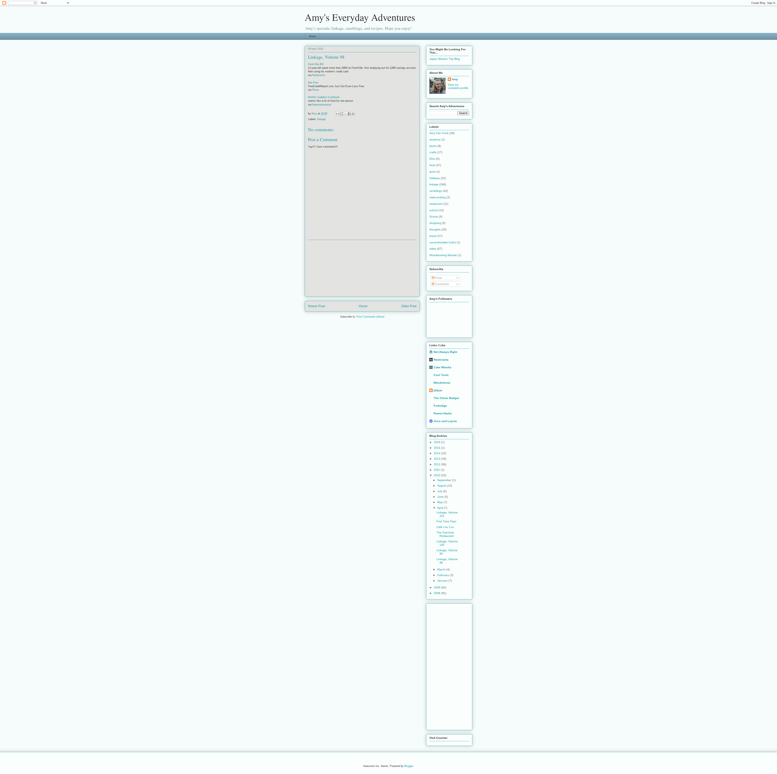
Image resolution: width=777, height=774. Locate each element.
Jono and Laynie (445, 421)
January (442, 580)
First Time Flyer (446, 521)
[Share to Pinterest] (353, 114)
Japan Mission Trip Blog (444, 58)
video (432, 248)
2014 (437, 453)
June (440, 496)
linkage (321, 119)
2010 (437, 475)
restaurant (436, 203)
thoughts (435, 229)
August (442, 485)
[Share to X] (345, 114)
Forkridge (440, 405)
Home (312, 36)
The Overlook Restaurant (445, 534)
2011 (437, 469)
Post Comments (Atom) (370, 316)
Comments (441, 284)
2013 (437, 458)
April (440, 507)
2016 (437, 442)
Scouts (433, 216)
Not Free (313, 82)
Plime (315, 89)
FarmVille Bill (316, 64)
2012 (437, 464)
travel (432, 236)
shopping (435, 223)
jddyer (438, 390)
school (433, 210)
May (440, 502)
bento (433, 146)
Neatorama (318, 75)
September (444, 480)
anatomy (435, 139)
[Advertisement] (362, 268)
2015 (437, 447)
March (441, 569)
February (443, 575)
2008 (437, 593)
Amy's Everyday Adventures (360, 17)
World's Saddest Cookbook (324, 97)
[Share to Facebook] (349, 114)
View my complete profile (458, 86)
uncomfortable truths (442, 242)
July (440, 491)
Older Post (408, 306)
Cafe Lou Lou (445, 527)
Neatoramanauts (321, 104)
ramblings (435, 190)
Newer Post (316, 306)
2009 (437, 587)
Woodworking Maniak (443, 255)
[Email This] (338, 114)
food (432, 165)
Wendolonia (442, 382)
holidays (434, 178)
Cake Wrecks (442, 367)
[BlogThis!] (342, 114)
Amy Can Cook (439, 133)
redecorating (437, 197)
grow (432, 171)
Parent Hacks (443, 413)
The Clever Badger (446, 398)
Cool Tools (441, 375)
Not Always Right (445, 352)
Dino (432, 158)
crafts (432, 152)
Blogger (408, 766)
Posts (438, 277)
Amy (455, 79)
